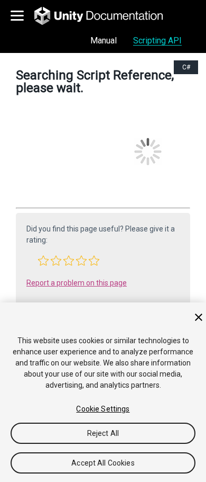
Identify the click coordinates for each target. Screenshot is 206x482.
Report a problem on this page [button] (76, 283)
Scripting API (157, 40)
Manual (103, 40)
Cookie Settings (102, 409)
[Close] (198, 317)
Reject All (103, 433)
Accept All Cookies (103, 463)
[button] (43, 260)
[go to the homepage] (105, 16)
